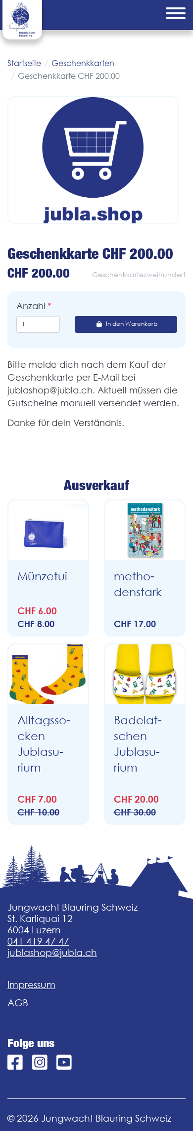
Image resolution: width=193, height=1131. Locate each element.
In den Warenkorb (131, 323)
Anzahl (31, 306)
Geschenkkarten (82, 63)
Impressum (31, 984)
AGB (17, 1002)
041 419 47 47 (38, 941)
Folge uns (30, 1043)
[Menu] (175, 15)
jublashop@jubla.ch (52, 952)
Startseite (24, 63)
